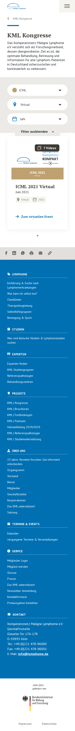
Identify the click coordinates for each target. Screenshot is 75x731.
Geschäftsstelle (16, 494)
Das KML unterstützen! (21, 506)
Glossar (12, 573)
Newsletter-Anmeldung (21, 591)
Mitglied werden (17, 566)
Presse (11, 579)
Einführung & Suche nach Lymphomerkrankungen (23, 285)
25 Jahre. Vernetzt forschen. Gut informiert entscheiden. (33, 462)
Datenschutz (49, 724)
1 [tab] (37, 236)
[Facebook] (6, 253)
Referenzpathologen (20, 376)
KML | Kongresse (22, 18)
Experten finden (17, 364)
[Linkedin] (14, 253)
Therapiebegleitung (19, 306)
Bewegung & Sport (19, 318)
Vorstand (12, 476)
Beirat (11, 482)
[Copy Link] (50, 253)
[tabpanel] (37, 182)
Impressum (25, 724)
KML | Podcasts (16, 421)
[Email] (40, 253)
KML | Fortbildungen (19, 415)
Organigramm (15, 470)
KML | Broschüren (18, 409)
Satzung (12, 512)
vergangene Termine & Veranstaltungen (32, 539)
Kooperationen (16, 500)
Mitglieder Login (17, 560)
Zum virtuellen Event (37, 216)
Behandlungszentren (20, 382)
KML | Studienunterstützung (24, 439)
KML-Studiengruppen (20, 370)
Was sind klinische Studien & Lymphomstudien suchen (36, 340)
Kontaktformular (17, 597)
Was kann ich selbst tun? (22, 293)
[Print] (31, 253)
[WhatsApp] (23, 253)
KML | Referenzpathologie (23, 433)
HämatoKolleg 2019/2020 (23, 427)
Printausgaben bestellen (22, 603)
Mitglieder (13, 488)
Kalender (13, 533)
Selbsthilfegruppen (19, 312)
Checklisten (14, 299)
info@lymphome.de (33, 654)
